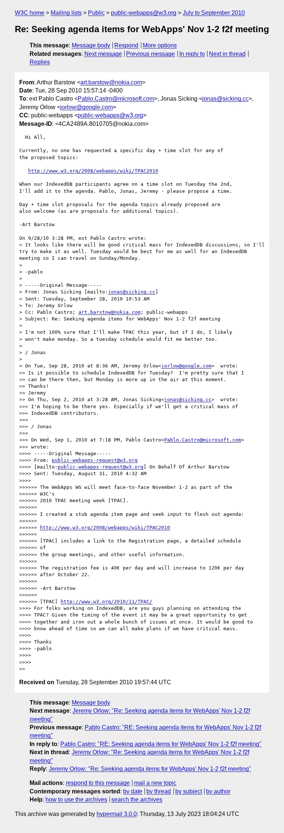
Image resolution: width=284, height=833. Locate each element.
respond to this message (98, 783)
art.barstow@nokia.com (111, 82)
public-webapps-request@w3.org (95, 460)
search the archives (136, 799)
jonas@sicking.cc (225, 98)
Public (96, 13)
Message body (91, 45)
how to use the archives (76, 799)
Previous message (150, 54)
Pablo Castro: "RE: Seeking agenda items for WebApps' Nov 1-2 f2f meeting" (160, 744)
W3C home (29, 13)
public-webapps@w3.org (143, 13)
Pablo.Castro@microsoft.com (116, 98)
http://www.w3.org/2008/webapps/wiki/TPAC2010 (93, 171)
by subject (188, 791)
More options (160, 45)
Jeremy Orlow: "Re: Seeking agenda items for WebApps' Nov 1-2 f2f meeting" (150, 769)
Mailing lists (66, 13)
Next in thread (227, 54)
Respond (126, 45)
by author (218, 791)
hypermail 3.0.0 (117, 814)
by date (132, 791)
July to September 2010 (214, 13)
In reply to (192, 54)
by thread (158, 791)
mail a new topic (155, 783)
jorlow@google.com (86, 107)
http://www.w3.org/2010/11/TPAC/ (106, 601)
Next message (103, 54)
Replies (40, 62)
